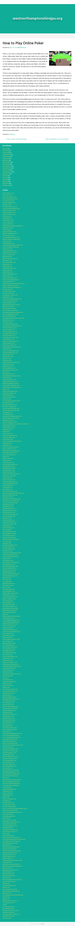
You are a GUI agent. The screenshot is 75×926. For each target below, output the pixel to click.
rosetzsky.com (7, 541)
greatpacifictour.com (9, 643)
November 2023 (7, 168)
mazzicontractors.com (9, 820)
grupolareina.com (8, 297)
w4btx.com (6, 389)
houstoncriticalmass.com (10, 491)
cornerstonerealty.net (9, 807)
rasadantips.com (7, 218)
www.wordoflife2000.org (10, 351)
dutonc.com (6, 587)
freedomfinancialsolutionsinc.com (13, 745)
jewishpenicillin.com (9, 420)
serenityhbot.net (8, 726)
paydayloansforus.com (9, 232)
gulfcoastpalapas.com (9, 697)
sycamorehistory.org (9, 805)
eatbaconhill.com (8, 224)
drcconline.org (7, 655)
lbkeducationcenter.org (10, 435)
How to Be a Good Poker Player (17, 139)
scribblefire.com (7, 443)
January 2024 (6, 164)
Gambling (12, 134)
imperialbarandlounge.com (11, 341)
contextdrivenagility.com (10, 557)
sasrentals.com (7, 399)
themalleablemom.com (9, 568)
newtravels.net (7, 230)
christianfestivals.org (9, 595)
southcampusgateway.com (11, 280)
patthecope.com (8, 676)
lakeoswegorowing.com (10, 889)
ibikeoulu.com (7, 559)
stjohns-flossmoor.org (9, 626)
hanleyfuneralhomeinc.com (11, 384)
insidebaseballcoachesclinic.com (12, 860)
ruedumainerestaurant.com (11, 539)
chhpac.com (6, 899)
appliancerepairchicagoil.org (11, 239)
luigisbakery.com (8, 791)
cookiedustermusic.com (10, 630)
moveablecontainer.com (10, 295)
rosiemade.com (7, 378)
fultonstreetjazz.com (9, 291)
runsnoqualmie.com (8, 762)
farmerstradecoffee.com (10, 709)
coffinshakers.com (8, 560)
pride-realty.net (7, 868)
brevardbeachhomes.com (10, 324)
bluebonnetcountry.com (10, 259)
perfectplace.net (8, 439)
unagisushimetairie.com (10, 251)
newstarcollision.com (9, 397)
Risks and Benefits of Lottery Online (57, 139)
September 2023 (7, 172)
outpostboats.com (8, 462)
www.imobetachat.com (10, 714)
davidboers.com (7, 712)
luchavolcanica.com (8, 635)
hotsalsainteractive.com (10, 207)
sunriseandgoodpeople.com (11, 620)
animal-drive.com (8, 685)
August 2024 (6, 158)
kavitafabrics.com (8, 634)
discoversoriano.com (9, 480)
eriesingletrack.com (8, 374)
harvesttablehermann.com (10, 314)
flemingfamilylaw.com (9, 885)
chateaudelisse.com (9, 282)
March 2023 (6, 183)
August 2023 (6, 174)
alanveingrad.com (8, 601)
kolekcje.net (6, 432)
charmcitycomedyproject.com (12, 553)
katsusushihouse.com (9, 535)
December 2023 (7, 166)
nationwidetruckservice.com (11, 639)
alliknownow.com (8, 497)
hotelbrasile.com (8, 289)
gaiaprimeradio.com (9, 584)
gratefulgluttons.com (9, 468)
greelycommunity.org (9, 537)
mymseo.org (6, 897)
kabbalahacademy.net (9, 393)
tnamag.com (6, 687)
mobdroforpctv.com (9, 470)
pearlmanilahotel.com (9, 262)
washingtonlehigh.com (9, 789)
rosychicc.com (7, 460)
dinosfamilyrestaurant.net (10, 310)
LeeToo (42, 924)
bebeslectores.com (8, 307)
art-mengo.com (7, 582)
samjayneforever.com (9, 855)
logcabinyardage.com (9, 710)
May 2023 (5, 180)
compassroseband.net (9, 682)
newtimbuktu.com (8, 220)
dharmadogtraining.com (10, 901)
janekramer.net (7, 578)
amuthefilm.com (7, 526)
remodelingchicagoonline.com (12, 780)
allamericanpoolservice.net (11, 418)
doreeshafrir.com (8, 551)
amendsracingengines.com (10, 749)
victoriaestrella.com (9, 645)
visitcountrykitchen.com (10, 597)
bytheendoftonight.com (10, 464)
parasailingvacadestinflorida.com (12, 866)
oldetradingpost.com (9, 303)
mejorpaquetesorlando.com (11, 385)
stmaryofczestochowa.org (11, 562)
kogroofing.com (7, 270)
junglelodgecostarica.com (10, 593)
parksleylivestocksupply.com (11, 451)
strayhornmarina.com (9, 509)
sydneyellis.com (7, 412)
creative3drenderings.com (10, 707)
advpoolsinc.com (8, 660)
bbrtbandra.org (7, 257)
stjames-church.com (9, 547)
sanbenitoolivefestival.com (11, 474)
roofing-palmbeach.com (10, 332)
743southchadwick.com (10, 328)
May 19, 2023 (14, 47)
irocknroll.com (7, 349)
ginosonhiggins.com (9, 603)
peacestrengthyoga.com (10, 743)
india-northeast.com (9, 330)
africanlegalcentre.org (9, 534)
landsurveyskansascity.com (11, 757)
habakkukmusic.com (9, 722)
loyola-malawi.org (8, 459)
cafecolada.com (7, 478)
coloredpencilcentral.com (10, 337)
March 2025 (6, 151)
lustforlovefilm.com (8, 528)
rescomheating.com (9, 907)
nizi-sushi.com (7, 580)
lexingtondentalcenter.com (11, 410)
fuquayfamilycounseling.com (11, 891)
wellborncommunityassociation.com (14, 284)
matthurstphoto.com (9, 857)
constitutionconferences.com (12, 674)
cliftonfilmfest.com (8, 339)
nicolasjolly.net (7, 530)
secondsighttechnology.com (11, 401)
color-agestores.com (9, 455)
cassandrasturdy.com (9, 472)
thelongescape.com (9, 589)
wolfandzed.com (8, 795)
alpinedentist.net (8, 272)
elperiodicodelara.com (9, 197)
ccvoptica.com (7, 787)
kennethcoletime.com (9, 570)
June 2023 (5, 178)
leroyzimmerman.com (9, 882)
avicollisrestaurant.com (10, 653)
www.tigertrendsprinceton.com (12, 734)
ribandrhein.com (7, 430)
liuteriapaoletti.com (9, 618)
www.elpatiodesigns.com (10, 830)
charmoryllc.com (8, 487)
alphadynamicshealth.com (10, 870)
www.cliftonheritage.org (10, 776)
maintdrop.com (7, 264)
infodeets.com (7, 205)
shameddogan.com (8, 703)
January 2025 (6, 153)
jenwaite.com (7, 878)
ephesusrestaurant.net (9, 824)
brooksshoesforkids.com (10, 689)
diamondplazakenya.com (10, 843)
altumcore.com (7, 684)
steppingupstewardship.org (11, 785)
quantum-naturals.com (9, 849)
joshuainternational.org (10, 728)
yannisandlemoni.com (9, 368)
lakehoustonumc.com (9, 720)
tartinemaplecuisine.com (10, 576)
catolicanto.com (8, 434)
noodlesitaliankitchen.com (11, 247)
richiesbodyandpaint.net (10, 199)
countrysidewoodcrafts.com (11, 237)
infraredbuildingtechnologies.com (13, 312)
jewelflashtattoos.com (9, 253)
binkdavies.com (7, 518)
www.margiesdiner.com (10, 766)
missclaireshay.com (8, 193)
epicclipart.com (7, 260)
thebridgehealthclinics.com (11, 699)
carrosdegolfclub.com (9, 316)
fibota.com (6, 834)
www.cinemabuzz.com (9, 799)
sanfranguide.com (8, 485)
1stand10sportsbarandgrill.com (12, 387)
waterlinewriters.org (9, 701)
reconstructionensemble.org (11, 632)
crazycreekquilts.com (9, 516)
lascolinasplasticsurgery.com (11, 774)
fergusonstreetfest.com (10, 853)
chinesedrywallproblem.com (11, 622)
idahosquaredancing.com (10, 353)
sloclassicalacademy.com (10, 503)
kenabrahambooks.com (10, 522)
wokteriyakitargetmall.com (11, 409)
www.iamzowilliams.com (10, 810)
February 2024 (6, 162)
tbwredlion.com (7, 845)
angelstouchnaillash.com (10, 391)
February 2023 (6, 185)
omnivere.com (7, 216)
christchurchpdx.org (8, 520)
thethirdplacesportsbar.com (11, 822)
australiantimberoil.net (9, 309)
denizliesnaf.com (8, 672)
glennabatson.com (8, 507)
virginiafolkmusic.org (9, 426)
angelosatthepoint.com (10, 662)
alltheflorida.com (8, 859)
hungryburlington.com (9, 572)
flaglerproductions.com (10, 510)
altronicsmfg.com (8, 222)
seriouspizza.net (7, 680)
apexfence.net (7, 918)
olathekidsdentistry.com (10, 382)
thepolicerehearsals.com (10, 495)
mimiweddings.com (8, 909)
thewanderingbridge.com (10, 566)
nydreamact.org (7, 249)
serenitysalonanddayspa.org (11, 209)
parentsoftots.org (8, 705)
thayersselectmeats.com (10, 691)
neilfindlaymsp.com (8, 651)
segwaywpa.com (8, 695)
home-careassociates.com (10, 447)
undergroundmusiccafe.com (11, 914)
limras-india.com (7, 195)
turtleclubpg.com (8, 641)
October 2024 (6, 156)
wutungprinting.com (9, 605)
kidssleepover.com (8, 228)
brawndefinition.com (9, 512)
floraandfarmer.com (9, 320)
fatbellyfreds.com (8, 828)
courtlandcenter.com (9, 649)
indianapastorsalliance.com (11, 664)
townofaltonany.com (9, 612)
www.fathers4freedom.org (11, 735)
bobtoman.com (7, 266)
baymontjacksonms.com (10, 610)
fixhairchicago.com (8, 670)
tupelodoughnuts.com (9, 380)
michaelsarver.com (8, 403)
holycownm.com (8, 637)
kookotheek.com (8, 276)
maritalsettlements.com (10, 607)
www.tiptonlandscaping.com (11, 784)
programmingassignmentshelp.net (13, 226)
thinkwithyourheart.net (10, 345)
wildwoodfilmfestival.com (10, 285)
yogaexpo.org (7, 445)
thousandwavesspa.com (10, 647)
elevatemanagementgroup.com (12, 880)
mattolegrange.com (9, 591)
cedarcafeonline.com (9, 211)
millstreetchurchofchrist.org (11, 864)
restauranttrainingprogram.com (12, 416)
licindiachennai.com (8, 201)
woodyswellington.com (10, 826)
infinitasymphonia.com (9, 532)
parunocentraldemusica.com (11, 837)
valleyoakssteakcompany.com (12, 666)
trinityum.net (6, 818)
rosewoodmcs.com (8, 803)
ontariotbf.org (7, 241)
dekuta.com (6, 797)
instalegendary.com (8, 243)
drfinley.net (6, 884)
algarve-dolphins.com (9, 599)
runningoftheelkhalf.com (10, 739)
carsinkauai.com (7, 862)
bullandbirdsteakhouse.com (11, 772)
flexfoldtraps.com (8, 747)
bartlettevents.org (8, 293)
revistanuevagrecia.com (10, 545)
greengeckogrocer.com (10, 405)
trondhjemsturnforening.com (11, 841)
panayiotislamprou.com (10, 278)
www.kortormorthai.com (10, 751)
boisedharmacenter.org (10, 453)
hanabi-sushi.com (8, 793)
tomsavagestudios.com (10, 422)
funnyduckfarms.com (9, 876)
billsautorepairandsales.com (11, 847)
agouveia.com (7, 893)
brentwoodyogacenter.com (11, 782)
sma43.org (6, 778)
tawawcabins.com (8, 355)
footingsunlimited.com (9, 760)
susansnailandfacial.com (10, 730)
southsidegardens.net (9, 816)
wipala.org (6, 457)
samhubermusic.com (9, 916)
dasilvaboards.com (8, 505)
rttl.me (5, 905)
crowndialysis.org (8, 414)
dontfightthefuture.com (10, 334)
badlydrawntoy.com (9, 718)
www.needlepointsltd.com (11, 770)
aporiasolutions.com (9, 693)
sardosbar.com (7, 359)
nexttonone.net (7, 724)
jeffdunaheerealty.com (9, 741)
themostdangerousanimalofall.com (13, 493)
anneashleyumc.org (8, 755)
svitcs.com (6, 678)
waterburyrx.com (8, 659)
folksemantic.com (8, 357)
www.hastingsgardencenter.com (12, 812)
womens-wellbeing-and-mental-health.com (16, 424)
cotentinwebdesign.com (10, 301)
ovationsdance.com (9, 428)
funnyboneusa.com (8, 628)
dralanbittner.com (8, 366)
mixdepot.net (7, 801)
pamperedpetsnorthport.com (11, 376)
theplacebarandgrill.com (10, 657)
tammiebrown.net (8, 585)
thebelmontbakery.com (10, 234)
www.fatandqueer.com (9, 753)
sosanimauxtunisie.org (9, 268)
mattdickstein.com (8, 716)
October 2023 (6, 170)
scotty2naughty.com (9, 549)
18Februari (23, 47)
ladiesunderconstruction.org (11, 305)
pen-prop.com (7, 732)
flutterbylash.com (8, 872)
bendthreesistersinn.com (10, 624)
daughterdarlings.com (9, 203)
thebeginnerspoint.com (10, 482)
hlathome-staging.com (9, 407)
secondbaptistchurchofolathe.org (13, 895)
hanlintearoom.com (8, 874)
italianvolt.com (7, 360)
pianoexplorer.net (8, 814)
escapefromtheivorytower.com (12, 326)
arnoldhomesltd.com (9, 335)
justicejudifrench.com (9, 564)
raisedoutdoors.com (9, 343)
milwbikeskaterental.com (10, 609)
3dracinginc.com (7, 489)
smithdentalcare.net (9, 912)
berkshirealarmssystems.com (11, 362)
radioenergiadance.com (10, 274)
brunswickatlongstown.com (11, 574)
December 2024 (7, 155)
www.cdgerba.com (8, 835)
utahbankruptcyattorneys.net (11, 347)
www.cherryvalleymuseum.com (12, 299)
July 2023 (5, 176)
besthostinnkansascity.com (11, 910)
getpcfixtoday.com (8, 255)
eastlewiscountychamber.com (12, 499)
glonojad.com (7, 543)
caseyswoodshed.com (9, 668)
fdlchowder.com (8, 768)
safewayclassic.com (8, 235)
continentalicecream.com (10, 514)
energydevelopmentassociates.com (13, 318)
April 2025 (5, 149)
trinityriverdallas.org (9, 437)
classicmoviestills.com (9, 476)
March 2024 (6, 160)
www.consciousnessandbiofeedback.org (15, 809)
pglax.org (5, 614)
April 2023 (5, 181)
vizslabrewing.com (8, 364)
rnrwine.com (6, 887)
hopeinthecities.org (9, 466)
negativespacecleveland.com (11, 616)
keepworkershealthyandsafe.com (13, 245)
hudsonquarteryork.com (10, 832)
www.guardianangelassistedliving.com (14, 839)
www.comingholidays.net (10, 484)
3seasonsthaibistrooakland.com (12, 441)
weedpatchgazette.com (10, 370)
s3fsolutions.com (8, 322)
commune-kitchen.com (9, 524)
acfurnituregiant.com (9, 212)
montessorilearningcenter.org (12, 851)
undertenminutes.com (9, 214)
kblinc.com (6, 372)
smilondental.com (8, 395)
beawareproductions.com (10, 555)
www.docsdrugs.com (9, 764)
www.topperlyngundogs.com (11, 737)
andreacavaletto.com (9, 449)
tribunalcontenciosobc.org (11, 501)
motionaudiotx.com (9, 903)
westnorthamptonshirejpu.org (12, 287)
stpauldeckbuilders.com (10, 759)
